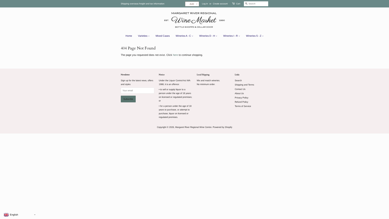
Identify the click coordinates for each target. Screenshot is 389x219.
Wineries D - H (207, 36)
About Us (239, 93)
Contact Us (240, 89)
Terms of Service (243, 106)
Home (129, 36)
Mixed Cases (163, 36)
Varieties (143, 36)
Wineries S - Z (254, 36)
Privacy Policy (241, 97)
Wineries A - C (184, 36)
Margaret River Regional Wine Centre (193, 127)
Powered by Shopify (222, 127)
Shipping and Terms (244, 84)
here (175, 55)
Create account (220, 3)
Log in (205, 3)
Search (238, 80)
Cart (238, 3)
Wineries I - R (230, 36)
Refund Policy (241, 102)
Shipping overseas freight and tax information (142, 3)
